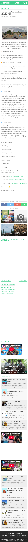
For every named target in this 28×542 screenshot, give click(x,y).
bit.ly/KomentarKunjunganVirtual (19, 183)
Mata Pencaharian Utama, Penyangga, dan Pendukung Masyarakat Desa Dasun (12, 368)
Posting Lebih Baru (6, 280)
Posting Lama (23, 280)
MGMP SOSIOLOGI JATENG (11, 3)
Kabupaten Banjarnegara (7, 293)
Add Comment (12, 16)
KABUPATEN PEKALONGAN (8, 289)
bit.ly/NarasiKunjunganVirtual (16, 179)
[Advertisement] (14, 20)
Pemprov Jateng (19, 533)
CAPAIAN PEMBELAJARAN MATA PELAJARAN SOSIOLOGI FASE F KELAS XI (15, 391)
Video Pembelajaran (9, 533)
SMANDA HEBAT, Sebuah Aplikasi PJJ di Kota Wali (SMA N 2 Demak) (20, 220)
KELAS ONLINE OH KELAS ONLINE (7, 234)
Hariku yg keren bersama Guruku (5, 221)
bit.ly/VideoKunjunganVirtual (16, 176)
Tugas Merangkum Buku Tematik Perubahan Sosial (20, 234)
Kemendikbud (12, 535)
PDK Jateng (4, 535)
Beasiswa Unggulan (21, 535)
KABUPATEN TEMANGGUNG (8, 291)
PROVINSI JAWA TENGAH (7, 287)
